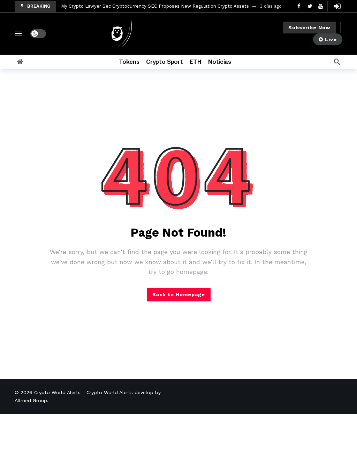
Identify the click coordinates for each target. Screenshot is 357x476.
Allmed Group (31, 400)
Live (331, 39)
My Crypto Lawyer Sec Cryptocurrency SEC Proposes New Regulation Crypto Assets (155, 6)
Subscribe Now (309, 27)
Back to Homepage (178, 294)
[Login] (337, 6)
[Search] (337, 61)
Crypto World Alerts (57, 392)
